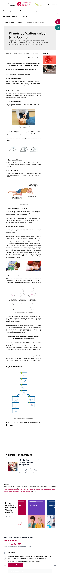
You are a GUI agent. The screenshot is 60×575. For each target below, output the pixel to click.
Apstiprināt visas (16, 565)
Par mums (24, 16)
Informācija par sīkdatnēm (17, 571)
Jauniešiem (47, 11)
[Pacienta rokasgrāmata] (57, 27)
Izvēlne (3, 5)
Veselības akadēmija (9, 22)
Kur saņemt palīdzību (9, 11)
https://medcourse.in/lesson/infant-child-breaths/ (21, 491)
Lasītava (22, 11)
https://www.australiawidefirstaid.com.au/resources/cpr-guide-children (18, 489)
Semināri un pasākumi (10, 16)
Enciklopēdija (33, 11)
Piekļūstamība (53, 4)
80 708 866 (11, 540)
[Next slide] (9, 516)
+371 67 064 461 (13, 543)
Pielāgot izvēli (30, 565)
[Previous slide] (6, 516)
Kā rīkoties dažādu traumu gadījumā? (26, 462)
